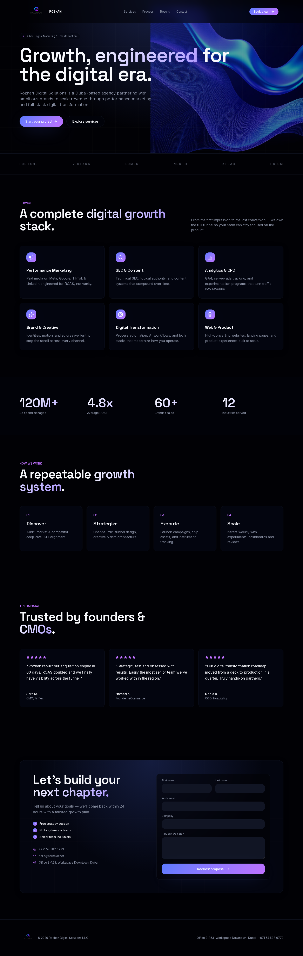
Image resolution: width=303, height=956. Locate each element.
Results (165, 11)
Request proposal (210, 869)
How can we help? (173, 833)
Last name (221, 780)
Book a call (261, 11)
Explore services (85, 121)
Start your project (38, 121)
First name (168, 780)
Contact (181, 11)
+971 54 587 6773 (51, 849)
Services (130, 11)
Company (167, 815)
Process (148, 11)
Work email (168, 798)
